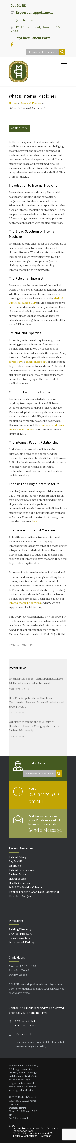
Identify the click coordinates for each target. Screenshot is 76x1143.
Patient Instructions (21, 870)
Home (13, 103)
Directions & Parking (21, 942)
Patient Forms (18, 874)
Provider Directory (20, 933)
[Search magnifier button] (62, 52)
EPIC (12, 1125)
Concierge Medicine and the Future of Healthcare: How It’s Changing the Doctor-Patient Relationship (35, 726)
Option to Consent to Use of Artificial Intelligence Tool (35, 1129)
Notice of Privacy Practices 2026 (33, 1133)
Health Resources (19, 883)
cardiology (15, 361)
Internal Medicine (21, 644)
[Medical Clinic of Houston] (35, 71)
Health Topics (17, 878)
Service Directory (19, 938)
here (34, 521)
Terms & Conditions (25, 1136)
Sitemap (46, 1136)
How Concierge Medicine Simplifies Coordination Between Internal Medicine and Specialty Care (36, 703)
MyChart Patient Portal (33, 38)
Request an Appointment (34, 12)
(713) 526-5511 (26, 20)
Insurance (15, 865)
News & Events (31, 103)
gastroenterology (36, 361)
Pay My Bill (18, 5)
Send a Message (45, 830)
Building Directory (20, 929)
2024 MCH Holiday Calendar (26, 887)
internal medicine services (25, 603)
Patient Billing (17, 857)
